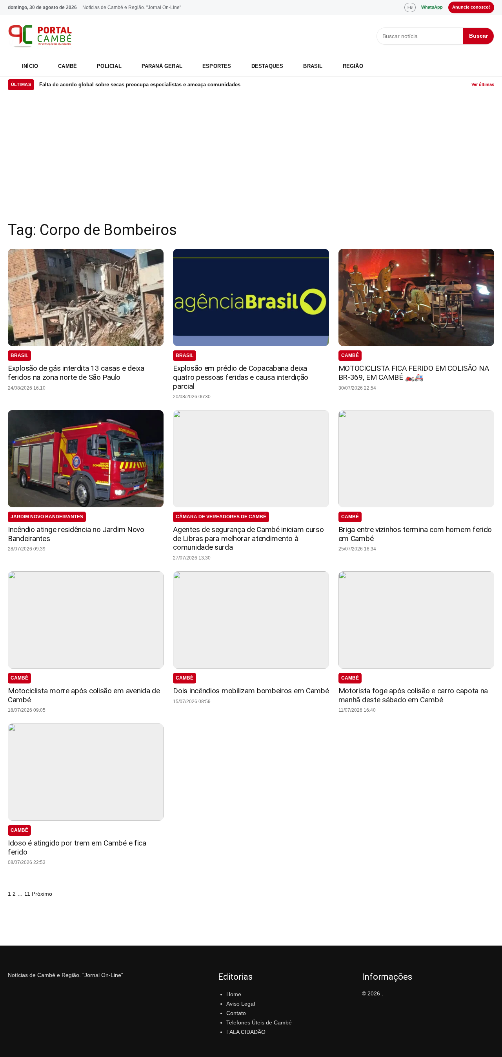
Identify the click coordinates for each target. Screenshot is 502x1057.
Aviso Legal (240, 1004)
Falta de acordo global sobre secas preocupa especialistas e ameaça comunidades (139, 84)
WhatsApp (432, 7)
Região (353, 66)
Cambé (67, 66)
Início (30, 66)
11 (27, 894)
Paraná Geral (162, 66)
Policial (109, 66)
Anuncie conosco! (471, 7)
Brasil (312, 66)
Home (233, 994)
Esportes (216, 66)
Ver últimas (482, 84)
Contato (236, 1013)
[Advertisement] (251, 152)
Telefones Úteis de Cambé (259, 1022)
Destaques (267, 66)
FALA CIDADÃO (246, 1032)
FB (410, 7)
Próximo (42, 894)
